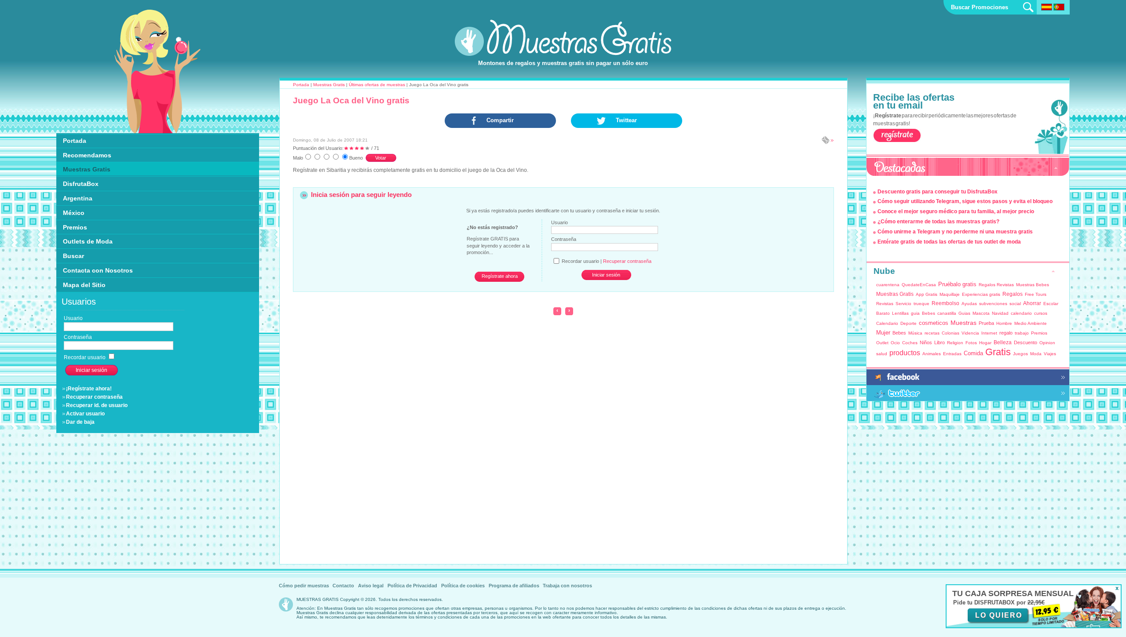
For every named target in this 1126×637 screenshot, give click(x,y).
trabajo (1022, 333)
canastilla (946, 313)
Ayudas (969, 303)
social (1015, 303)
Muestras (963, 322)
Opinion (1047, 342)
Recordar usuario (85, 357)
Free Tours (1035, 294)
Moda (1036, 353)
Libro (939, 342)
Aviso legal (371, 585)
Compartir (500, 120)
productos (904, 353)
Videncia (970, 333)
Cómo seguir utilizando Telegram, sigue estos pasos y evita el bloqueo (965, 201)
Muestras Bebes (1032, 284)
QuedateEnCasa (919, 284)
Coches (910, 342)
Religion (955, 342)
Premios (1039, 333)
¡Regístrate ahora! (89, 389)
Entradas (952, 353)
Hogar (985, 342)
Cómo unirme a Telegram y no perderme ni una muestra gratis (955, 232)
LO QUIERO (998, 615)
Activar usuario (85, 414)
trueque (921, 303)
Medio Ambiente (1030, 323)
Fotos (971, 342)
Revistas (884, 303)
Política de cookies (463, 585)
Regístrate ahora (500, 276)
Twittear (626, 120)
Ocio (895, 342)
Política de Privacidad (412, 585)
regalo (1006, 332)
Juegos (1020, 353)
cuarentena (887, 284)
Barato (883, 313)
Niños (926, 342)
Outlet (882, 342)
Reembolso (945, 303)
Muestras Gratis (329, 84)
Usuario (559, 222)
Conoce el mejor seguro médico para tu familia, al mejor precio (955, 211)
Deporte (908, 323)
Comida (973, 353)
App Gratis (926, 294)
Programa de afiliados (514, 585)
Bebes (928, 313)
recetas (932, 333)
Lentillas (900, 313)
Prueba (986, 323)
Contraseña (563, 239)
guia (915, 313)
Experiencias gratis (981, 294)
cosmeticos (933, 323)
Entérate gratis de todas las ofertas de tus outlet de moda (949, 242)
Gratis (998, 351)
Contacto (343, 585)
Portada (301, 84)
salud (881, 353)
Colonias (950, 333)
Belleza (1003, 342)
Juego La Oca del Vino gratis (351, 100)
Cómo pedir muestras (304, 585)
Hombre (1004, 323)
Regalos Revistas (996, 284)
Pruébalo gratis (957, 284)
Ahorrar (1032, 303)
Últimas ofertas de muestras (377, 84)
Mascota (981, 313)
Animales (931, 353)
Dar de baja (80, 422)
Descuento (1025, 342)
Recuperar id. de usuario (97, 405)
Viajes (1050, 353)
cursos (1040, 313)
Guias (964, 313)
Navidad (1000, 313)
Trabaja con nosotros (567, 585)
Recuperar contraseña (94, 397)
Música (915, 333)
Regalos (1012, 294)
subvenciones (993, 303)
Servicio (903, 303)
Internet (989, 333)
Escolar (1050, 303)
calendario (1021, 313)
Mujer (883, 332)
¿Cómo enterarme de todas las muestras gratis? (938, 221)
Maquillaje (950, 294)
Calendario (887, 323)
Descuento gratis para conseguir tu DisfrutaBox (937, 192)
